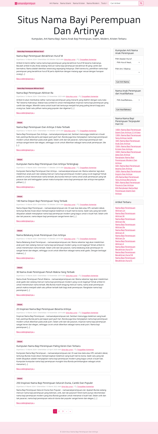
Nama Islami (65, 3)
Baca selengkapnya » (25, 78)
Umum (19, 123)
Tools (103, 3)
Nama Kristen (79, 3)
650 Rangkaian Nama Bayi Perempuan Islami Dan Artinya (126, 191)
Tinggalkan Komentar (88, 59)
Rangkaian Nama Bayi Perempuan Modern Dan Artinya (126, 160)
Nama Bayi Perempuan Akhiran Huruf (30, 51)
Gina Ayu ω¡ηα (69, 59)
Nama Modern (93, 3)
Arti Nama (54, 3)
